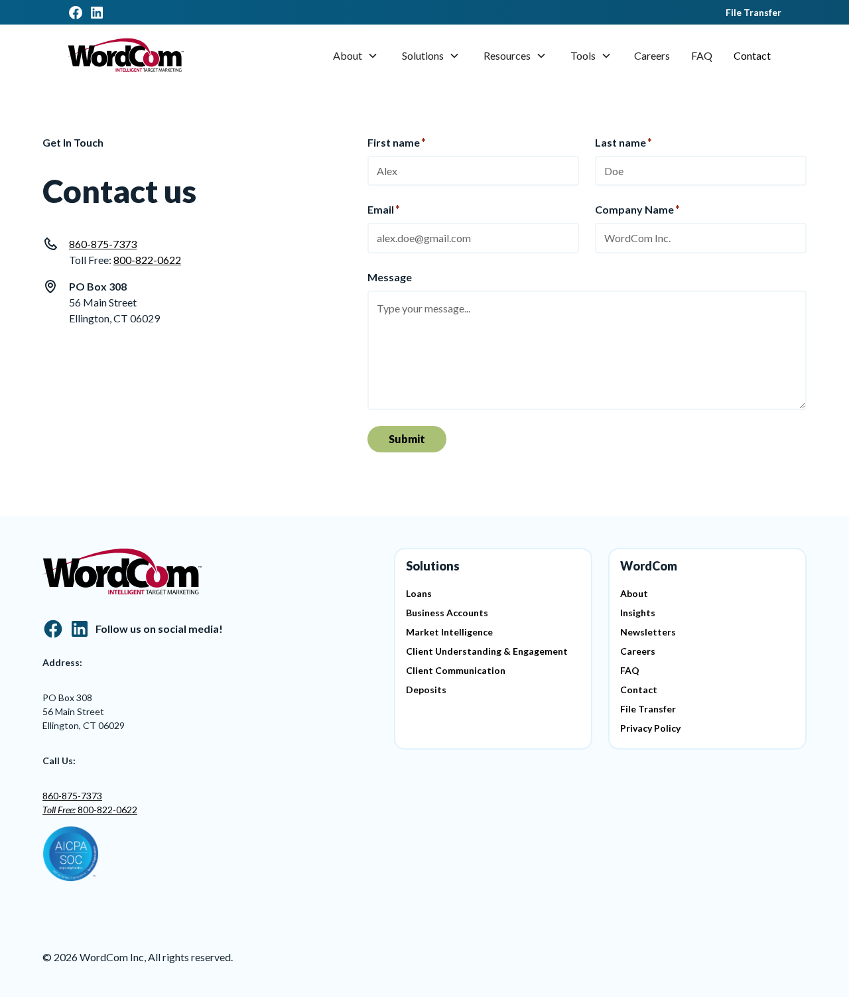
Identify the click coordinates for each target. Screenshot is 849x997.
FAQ (701, 55)
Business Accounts (447, 612)
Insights (637, 612)
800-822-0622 (147, 259)
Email (383, 209)
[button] (355, 55)
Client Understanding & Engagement (487, 651)
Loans (419, 593)
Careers (652, 55)
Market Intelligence (449, 631)
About (347, 55)
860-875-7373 (103, 243)
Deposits (426, 689)
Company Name (637, 209)
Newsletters (648, 631)
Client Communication (455, 670)
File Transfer (753, 12)
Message (389, 277)
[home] (126, 56)
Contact (752, 55)
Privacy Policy (650, 728)
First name (396, 142)
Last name (623, 142)
